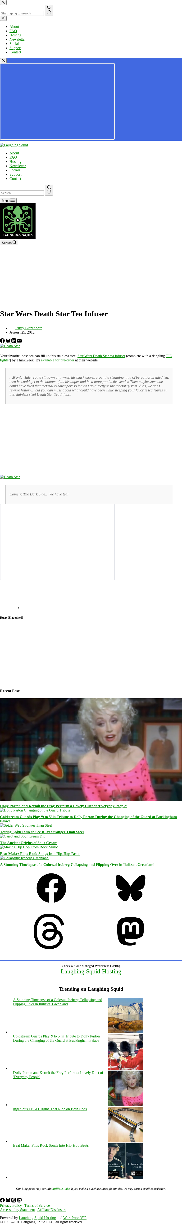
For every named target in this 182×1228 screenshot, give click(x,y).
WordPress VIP (74, 1218)
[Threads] (14, 342)
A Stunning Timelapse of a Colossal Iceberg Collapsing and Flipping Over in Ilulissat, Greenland (77, 865)
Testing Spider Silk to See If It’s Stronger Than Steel (42, 832)
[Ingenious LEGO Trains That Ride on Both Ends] (125, 1141)
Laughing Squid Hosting (91, 971)
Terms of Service (37, 1205)
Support (15, 174)
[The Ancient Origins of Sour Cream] (22, 836)
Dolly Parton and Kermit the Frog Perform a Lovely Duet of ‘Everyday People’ (63, 806)
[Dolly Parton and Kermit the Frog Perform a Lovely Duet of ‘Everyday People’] (91, 799)
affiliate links (61, 1188)
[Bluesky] (8, 342)
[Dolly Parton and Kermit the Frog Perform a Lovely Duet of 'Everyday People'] (125, 1105)
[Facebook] (3, 342)
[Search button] (49, 190)
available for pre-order (57, 360)
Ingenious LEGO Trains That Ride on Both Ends (50, 1109)
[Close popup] (3, 60)
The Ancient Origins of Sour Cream (28, 843)
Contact (15, 179)
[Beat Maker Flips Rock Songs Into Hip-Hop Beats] (29, 847)
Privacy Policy (11, 1205)
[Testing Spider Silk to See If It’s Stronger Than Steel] (26, 825)
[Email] (19, 342)
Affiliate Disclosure (51, 1210)
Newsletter (17, 166)
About (14, 153)
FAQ (13, 157)
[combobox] (22, 193)
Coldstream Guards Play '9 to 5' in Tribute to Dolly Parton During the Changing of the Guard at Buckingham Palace (56, 1038)
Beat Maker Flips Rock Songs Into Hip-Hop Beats (40, 854)
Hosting (15, 162)
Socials (14, 170)
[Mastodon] (130, 948)
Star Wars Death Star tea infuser (101, 356)
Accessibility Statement (17, 1210)
